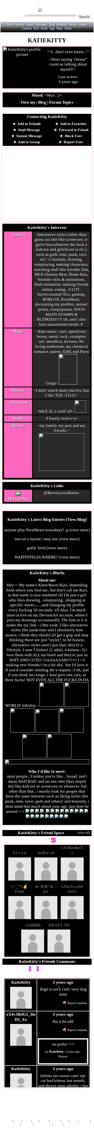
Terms (73, 1120)
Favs (36, 28)
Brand (44, 1120)
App (51, 28)
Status (58, 1124)
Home (9, 24)
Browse (19, 24)
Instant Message (28, 136)
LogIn (73, 7)
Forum (72, 24)
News (17, 1120)
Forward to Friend (73, 130)
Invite (44, 28)
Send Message (28, 130)
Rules (26, 1120)
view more (80, 530)
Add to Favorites (73, 124)
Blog (51, 24)
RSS (64, 1120)
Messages (41, 24)
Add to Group (28, 142)
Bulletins (61, 24)
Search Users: (13, 16)
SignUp (86, 7)
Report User (73, 142)
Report (63, 1056)
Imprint (14, 1124)
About (68, 28)
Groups (82, 24)
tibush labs (59, 1103)
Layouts (27, 28)
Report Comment (77, 1003)
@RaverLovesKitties (61, 493)
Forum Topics (61, 102)
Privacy (84, 1120)
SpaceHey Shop (74, 1124)
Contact (26, 1124)
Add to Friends (29, 124)
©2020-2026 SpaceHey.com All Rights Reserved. (47, 1130)
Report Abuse (43, 1124)
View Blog (76, 519)
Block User (73, 136)
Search (84, 17)
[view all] (84, 832)
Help (62, 7)
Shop (59, 28)
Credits (55, 1120)
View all (68, 968)
